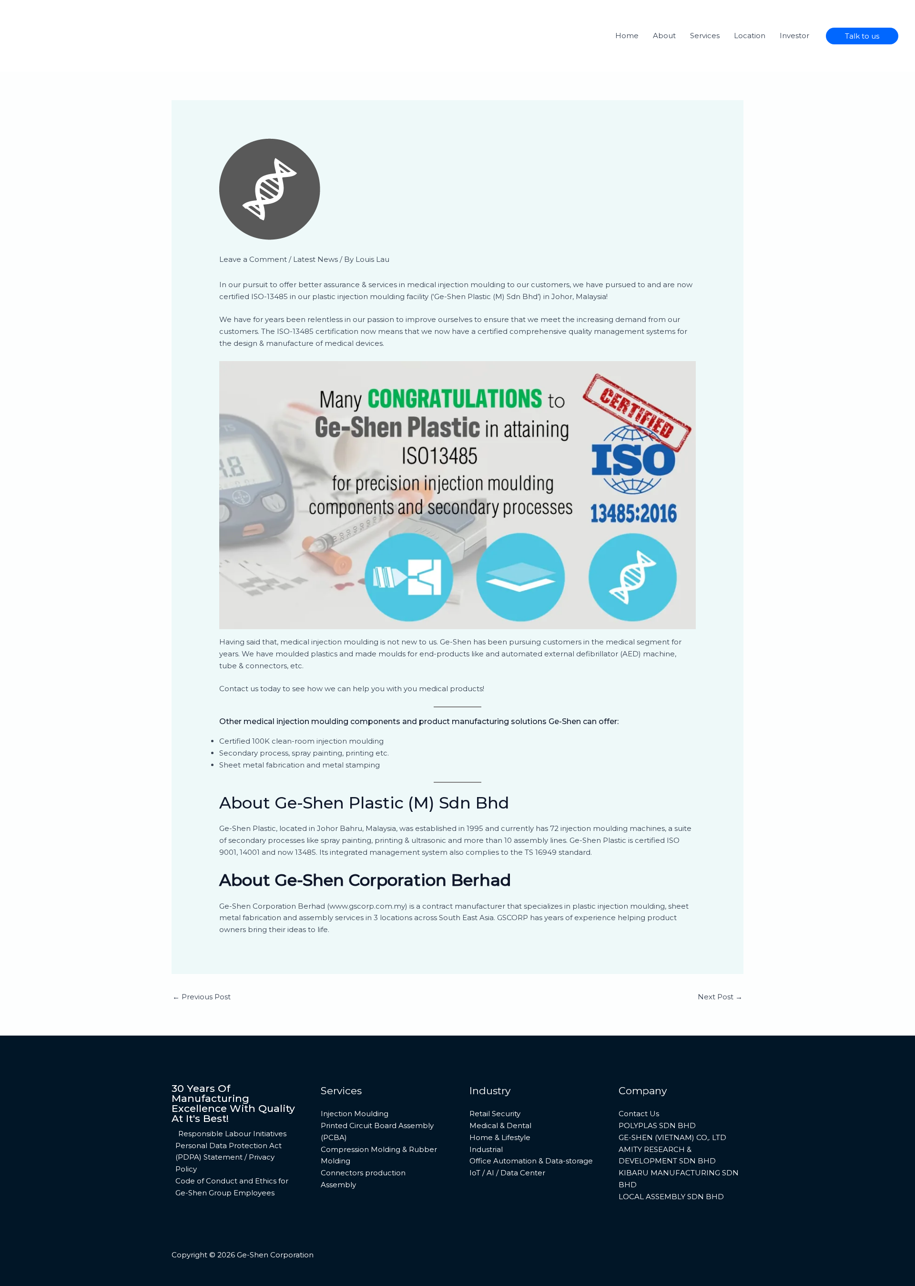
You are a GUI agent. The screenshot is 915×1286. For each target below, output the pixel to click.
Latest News (315, 259)
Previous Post (202, 996)
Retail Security (494, 1113)
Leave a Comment (253, 259)
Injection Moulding (354, 1113)
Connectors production (363, 1172)
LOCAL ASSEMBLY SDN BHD (671, 1196)
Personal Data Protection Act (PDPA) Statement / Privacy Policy (228, 1157)
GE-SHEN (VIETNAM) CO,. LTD (672, 1137)
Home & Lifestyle (499, 1137)
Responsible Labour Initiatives (232, 1133)
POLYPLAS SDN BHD (657, 1125)
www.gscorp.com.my (367, 906)
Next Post (720, 996)
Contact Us (639, 1113)
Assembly (338, 1184)
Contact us (238, 688)
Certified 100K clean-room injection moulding (301, 741)
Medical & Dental (500, 1125)
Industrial (486, 1149)
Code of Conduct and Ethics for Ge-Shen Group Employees (231, 1186)
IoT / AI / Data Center (507, 1172)
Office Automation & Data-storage (531, 1160)
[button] (862, 36)
